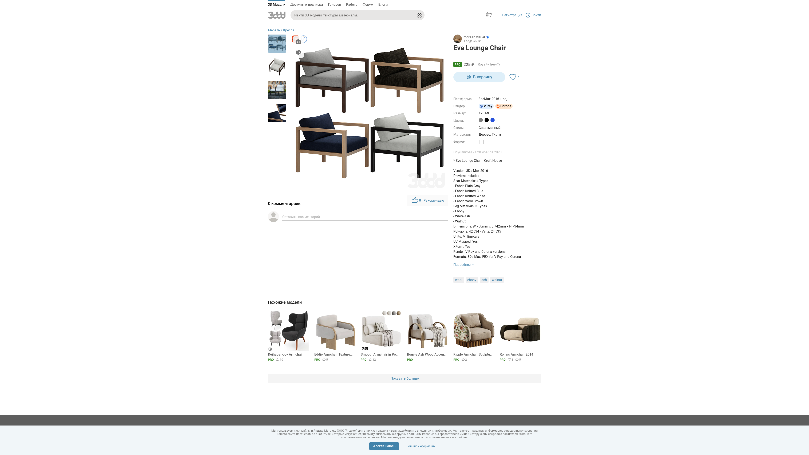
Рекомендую (431, 200)
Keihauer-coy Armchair (285, 354)
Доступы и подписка (306, 5)
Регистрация (512, 15)
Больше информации (420, 446)
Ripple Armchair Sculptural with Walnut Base (473, 354)
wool (458, 280)
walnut (497, 280)
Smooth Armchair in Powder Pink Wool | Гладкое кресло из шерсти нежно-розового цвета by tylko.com (380, 354)
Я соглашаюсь (384, 446)
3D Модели (276, 5)
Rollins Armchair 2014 (516, 354)
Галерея (334, 5)
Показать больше (405, 378)
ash (484, 280)
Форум (368, 5)
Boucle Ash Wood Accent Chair (427, 354)
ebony (471, 280)
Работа (352, 5)
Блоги (383, 5)
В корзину (482, 76)
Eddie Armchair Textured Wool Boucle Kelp (334, 354)
